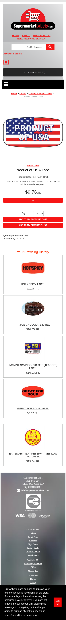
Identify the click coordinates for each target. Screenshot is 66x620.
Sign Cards (33, 544)
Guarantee (33, 571)
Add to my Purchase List (33, 225)
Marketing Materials (33, 563)
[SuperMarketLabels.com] (33, 19)
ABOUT (26, 35)
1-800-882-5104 (34, 487)
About (33, 583)
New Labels (33, 555)
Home (14, 93)
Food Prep (33, 537)
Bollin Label (33, 165)
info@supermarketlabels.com (35, 490)
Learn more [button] (32, 615)
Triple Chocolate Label (33, 324)
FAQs (33, 567)
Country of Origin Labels (40, 93)
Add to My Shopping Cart (33, 219)
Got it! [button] (58, 602)
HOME (15, 35)
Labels (22, 93)
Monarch (33, 541)
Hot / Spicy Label (33, 284)
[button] (33, 72)
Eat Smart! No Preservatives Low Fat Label (33, 455)
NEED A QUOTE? (41, 35)
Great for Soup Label (33, 408)
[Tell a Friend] (33, 200)
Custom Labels (33, 552)
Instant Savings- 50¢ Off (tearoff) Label (33, 366)
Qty (23, 213)
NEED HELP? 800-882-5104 (31, 39)
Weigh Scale (33, 548)
